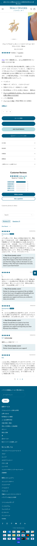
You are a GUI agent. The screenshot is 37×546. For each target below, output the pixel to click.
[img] (6, 231)
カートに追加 (18, 118)
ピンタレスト (5, 512)
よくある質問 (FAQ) (7, 420)
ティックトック (6, 515)
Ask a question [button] (18, 199)
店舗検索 (4, 472)
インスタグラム (6, 506)
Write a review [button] (18, 194)
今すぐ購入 (18, 124)
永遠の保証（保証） (7, 423)
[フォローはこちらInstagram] (7, 523)
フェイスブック (6, 509)
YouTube (4, 518)
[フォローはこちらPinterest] (11, 523)
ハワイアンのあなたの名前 (9, 497)
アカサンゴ (5, 491)
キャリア (4, 457)
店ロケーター (5, 439)
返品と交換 (5, 432)
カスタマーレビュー (7, 460)
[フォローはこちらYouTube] (16, 523)
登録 (5, 400)
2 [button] (17, 379)
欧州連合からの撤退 (7, 416)
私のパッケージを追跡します (9, 442)
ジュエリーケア (6, 484)
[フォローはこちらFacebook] (2, 523)
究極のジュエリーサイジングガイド (11, 494)
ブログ (3, 454)
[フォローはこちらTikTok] (20, 523)
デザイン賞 (5, 463)
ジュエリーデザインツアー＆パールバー (12, 469)
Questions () (16, 221)
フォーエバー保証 (8, 101)
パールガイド (5, 488)
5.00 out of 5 (23, 176)
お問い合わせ (5, 413)
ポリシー (4, 429)
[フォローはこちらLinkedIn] (25, 523)
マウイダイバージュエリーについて (11, 450)
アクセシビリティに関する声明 (10, 410)
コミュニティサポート (8, 481)
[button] (6, 53)
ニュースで (5, 466)
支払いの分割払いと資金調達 (9, 426)
